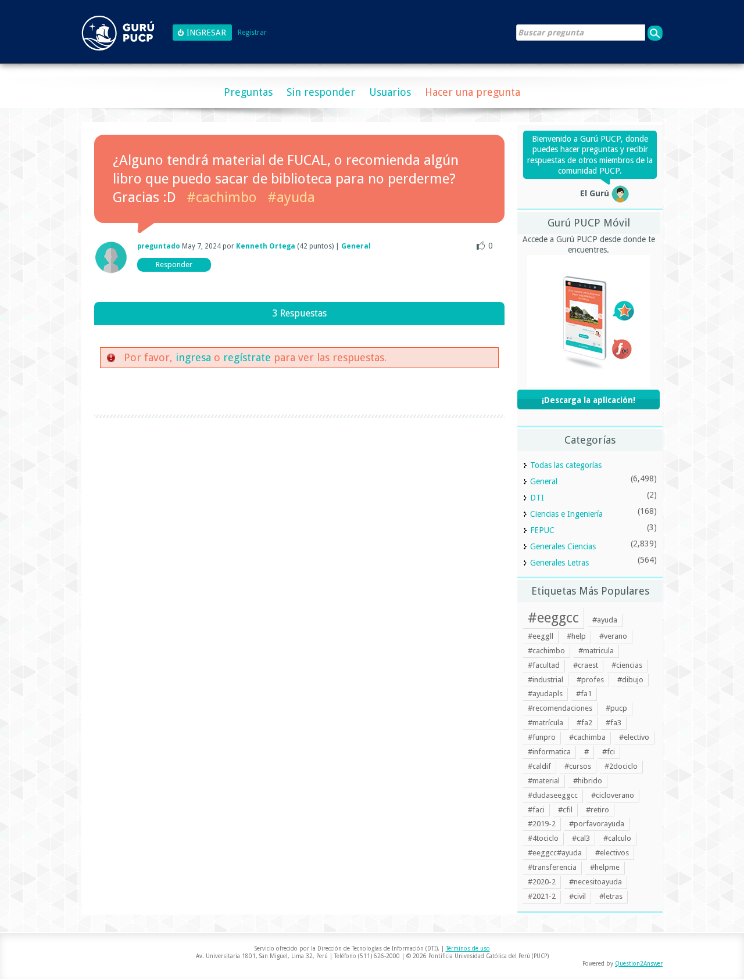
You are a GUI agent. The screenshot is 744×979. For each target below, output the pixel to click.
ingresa (193, 357)
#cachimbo (222, 197)
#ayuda (291, 197)
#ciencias (626, 665)
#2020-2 (542, 881)
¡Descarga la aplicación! (588, 400)
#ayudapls (545, 693)
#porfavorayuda (596, 823)
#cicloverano (612, 795)
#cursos (577, 766)
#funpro (542, 737)
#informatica (549, 751)
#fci (608, 751)
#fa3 (613, 722)
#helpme (605, 867)
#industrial (545, 679)
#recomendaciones (560, 708)
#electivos (612, 852)
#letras (611, 896)
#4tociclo (543, 838)
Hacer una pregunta (472, 92)
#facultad (544, 665)
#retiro (597, 809)
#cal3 (581, 838)
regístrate (247, 357)
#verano (613, 636)
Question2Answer (639, 963)
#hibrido (587, 780)
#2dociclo (621, 766)
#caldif (539, 766)
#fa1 (584, 693)
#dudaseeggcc (553, 795)
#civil (577, 896)
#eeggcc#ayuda (555, 852)
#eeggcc (553, 618)
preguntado (158, 246)
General (356, 246)
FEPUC (542, 530)
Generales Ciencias (563, 546)
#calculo (617, 838)
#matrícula (545, 722)
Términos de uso (468, 948)
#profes (590, 679)
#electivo (634, 737)
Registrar (252, 33)
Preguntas (248, 92)
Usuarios (390, 92)
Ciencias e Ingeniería (566, 514)
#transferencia (552, 867)
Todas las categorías (566, 465)
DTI (537, 497)
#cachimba (587, 737)
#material (544, 780)
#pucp (616, 708)
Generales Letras (559, 562)
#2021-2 (542, 896)
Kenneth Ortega (265, 246)
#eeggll (540, 636)
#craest (585, 665)
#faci (536, 809)
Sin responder (321, 92)
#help (576, 636)
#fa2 (584, 722)
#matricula (596, 650)
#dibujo (630, 679)
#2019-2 (542, 823)
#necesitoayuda (595, 881)
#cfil (565, 809)
